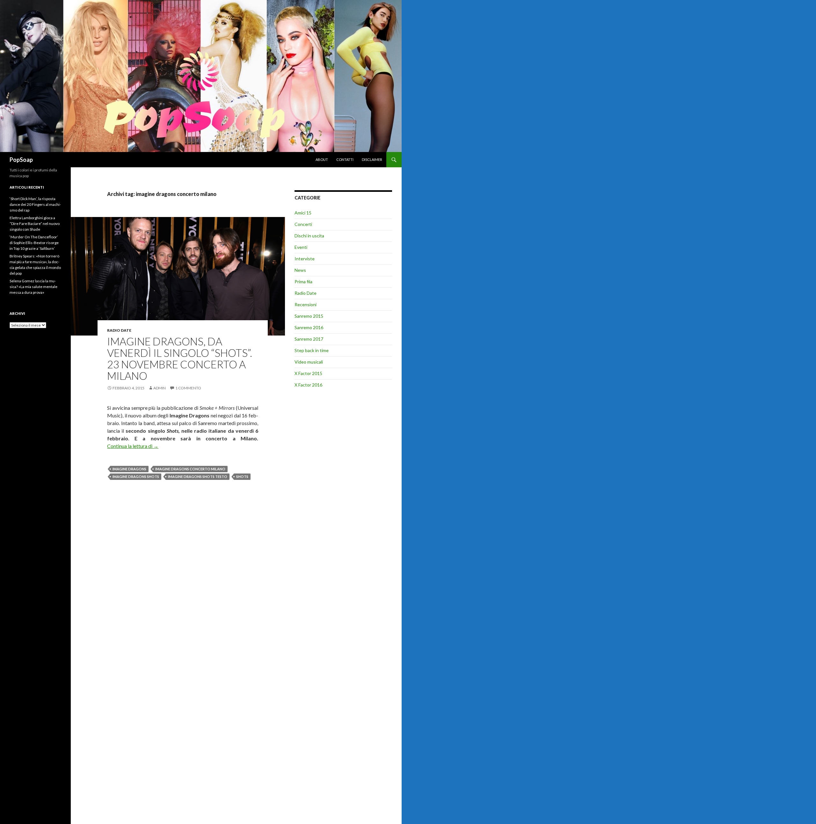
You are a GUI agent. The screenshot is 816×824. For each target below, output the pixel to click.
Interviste (305, 258)
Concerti (303, 224)
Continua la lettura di (132, 446)
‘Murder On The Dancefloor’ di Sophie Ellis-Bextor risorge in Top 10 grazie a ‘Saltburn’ (34, 243)
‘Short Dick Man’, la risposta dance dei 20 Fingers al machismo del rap (35, 204)
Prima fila (303, 281)
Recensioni (306, 304)
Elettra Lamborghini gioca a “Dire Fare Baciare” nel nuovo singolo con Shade (35, 223)
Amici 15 (303, 212)
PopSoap (21, 159)
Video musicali (309, 362)
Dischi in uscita (309, 235)
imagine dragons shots (136, 476)
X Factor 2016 (308, 384)
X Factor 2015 (308, 373)
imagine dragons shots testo (197, 476)
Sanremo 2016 (309, 327)
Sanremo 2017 (309, 339)
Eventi (301, 247)
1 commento (188, 388)
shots (242, 476)
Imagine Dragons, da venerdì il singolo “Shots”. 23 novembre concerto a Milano (179, 358)
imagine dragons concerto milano (190, 469)
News (300, 270)
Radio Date (119, 330)
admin (159, 388)
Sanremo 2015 (309, 316)
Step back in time (312, 350)
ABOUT (322, 159)
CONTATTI (344, 159)
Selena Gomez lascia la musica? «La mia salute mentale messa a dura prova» (33, 286)
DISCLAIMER (372, 159)
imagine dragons (129, 469)
